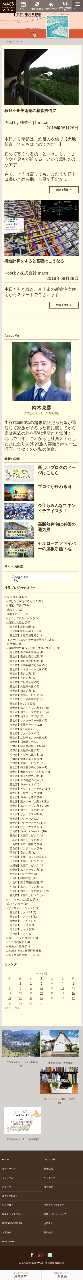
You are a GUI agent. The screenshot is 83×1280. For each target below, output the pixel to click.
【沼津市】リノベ (17, 933)
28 (9, 1003)
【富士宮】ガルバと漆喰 (21, 797)
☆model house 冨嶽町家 (20, 950)
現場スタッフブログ (12, 1214)
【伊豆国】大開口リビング (23, 861)
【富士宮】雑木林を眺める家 (24, 767)
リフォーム (7, 1177)
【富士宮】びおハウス (20, 818)
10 (41, 988)
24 (41, 998)
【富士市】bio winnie (20, 729)
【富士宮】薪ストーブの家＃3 (25, 801)
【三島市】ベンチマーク (21, 848)
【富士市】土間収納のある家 (24, 665)
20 (73, 993)
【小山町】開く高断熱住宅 (23, 882)
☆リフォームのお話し (19, 899)
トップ (11, 41)
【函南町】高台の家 (19, 852)
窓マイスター (15, 903)
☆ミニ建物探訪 (15, 942)
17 (41, 993)
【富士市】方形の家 (19, 677)
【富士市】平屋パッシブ (21, 724)
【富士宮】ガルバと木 (20, 784)
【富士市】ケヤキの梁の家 (23, 699)
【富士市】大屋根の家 (20, 686)
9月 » (16, 1007)
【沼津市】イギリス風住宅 (23, 754)
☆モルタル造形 (15, 946)
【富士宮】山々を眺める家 (23, 776)
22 (20, 998)
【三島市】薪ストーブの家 (23, 840)
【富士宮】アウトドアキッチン (25, 788)
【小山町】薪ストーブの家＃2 (25, 891)
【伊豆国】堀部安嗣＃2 (21, 631)
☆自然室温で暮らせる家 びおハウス (28, 648)
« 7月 (7, 1007)
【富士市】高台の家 (19, 673)
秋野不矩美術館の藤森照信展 (30, 110)
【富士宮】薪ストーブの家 (23, 810)
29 (20, 1003)
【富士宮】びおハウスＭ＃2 (24, 822)
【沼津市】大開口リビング (23, 763)
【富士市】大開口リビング (23, 695)
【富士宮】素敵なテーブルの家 (25, 771)
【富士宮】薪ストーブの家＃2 (25, 805)
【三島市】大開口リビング (23, 835)
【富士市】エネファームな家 (24, 669)
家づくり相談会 (10, 1196)
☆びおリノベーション (19, 908)
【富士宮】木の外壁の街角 (23, 780)
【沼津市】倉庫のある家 (21, 758)
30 (31, 1003)
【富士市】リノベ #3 (19, 916)
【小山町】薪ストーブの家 (23, 886)
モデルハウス (8, 1168)
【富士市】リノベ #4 (19, 912)
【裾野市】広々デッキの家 (23, 869)
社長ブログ (11, 597)
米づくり (12, 609)
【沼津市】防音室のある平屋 (24, 746)
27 (73, 998)
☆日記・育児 (14, 605)
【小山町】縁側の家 (19, 878)
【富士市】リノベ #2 (19, 920)
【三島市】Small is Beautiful (24, 831)
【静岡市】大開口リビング (23, 895)
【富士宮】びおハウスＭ (21, 827)
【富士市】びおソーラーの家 (24, 720)
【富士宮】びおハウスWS (22, 814)
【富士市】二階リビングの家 (24, 737)
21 (9, 998)
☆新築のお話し (15, 622)
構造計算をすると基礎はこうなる (34, 261)
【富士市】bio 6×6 (18, 703)
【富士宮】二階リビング (21, 792)
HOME (5, 1159)
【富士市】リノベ (17, 925)
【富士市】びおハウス (20, 733)
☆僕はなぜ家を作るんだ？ (22, 601)
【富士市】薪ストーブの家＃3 (25, 707)
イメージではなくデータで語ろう (27, 639)
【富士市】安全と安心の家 (23, 656)
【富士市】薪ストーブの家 (23, 716)
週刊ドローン (15, 614)
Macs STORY (9, 1241)
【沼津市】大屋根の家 (20, 750)
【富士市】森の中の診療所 (23, 652)
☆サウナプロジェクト (19, 618)
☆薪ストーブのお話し (19, 938)
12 (62, 988)
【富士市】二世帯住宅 (20, 682)
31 (41, 1003)
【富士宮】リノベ (17, 929)
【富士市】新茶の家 (19, 690)
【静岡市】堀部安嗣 (19, 626)
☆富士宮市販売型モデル (20, 955)
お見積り (6, 1232)
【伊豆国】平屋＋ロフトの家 (24, 856)
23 (31, 998)
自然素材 (12, 643)
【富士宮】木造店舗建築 (21, 635)
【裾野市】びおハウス (20, 874)
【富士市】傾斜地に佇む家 (23, 661)
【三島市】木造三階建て (21, 844)
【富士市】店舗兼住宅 (20, 741)
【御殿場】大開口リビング (23, 865)
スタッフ (6, 1187)
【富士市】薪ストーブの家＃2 (25, 712)
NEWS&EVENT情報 (12, 1223)
